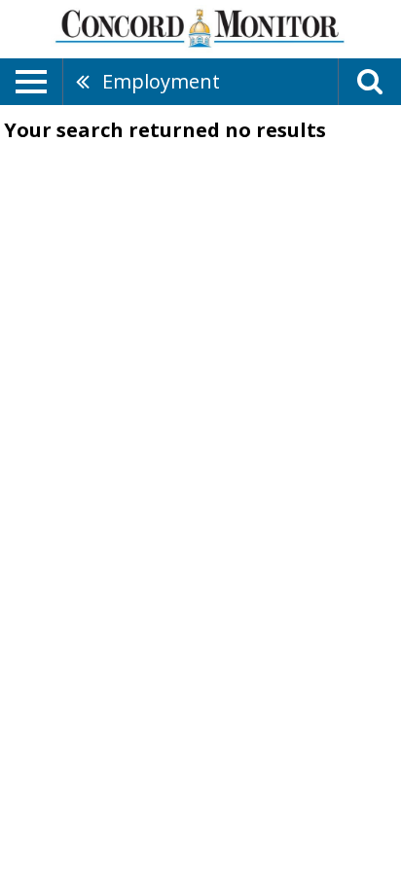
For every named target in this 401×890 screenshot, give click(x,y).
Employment (161, 81)
